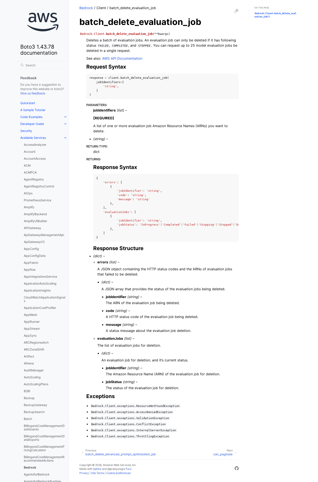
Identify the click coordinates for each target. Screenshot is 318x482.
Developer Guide (32, 124)
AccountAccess (35, 158)
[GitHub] (237, 469)
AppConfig (31, 249)
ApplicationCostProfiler (40, 308)
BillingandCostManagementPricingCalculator (44, 448)
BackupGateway (35, 405)
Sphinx (97, 469)
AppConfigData (35, 255)
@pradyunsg (115, 469)
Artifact (29, 356)
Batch (28, 419)
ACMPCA (30, 172)
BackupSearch (34, 412)
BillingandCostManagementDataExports (44, 437)
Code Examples (31, 117)
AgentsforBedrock (37, 474)
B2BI (27, 391)
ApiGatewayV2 (34, 242)
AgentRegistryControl (39, 186)
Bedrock (30, 467)
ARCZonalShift (34, 349)
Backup (29, 398)
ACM (27, 165)
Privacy (84, 473)
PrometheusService (37, 200)
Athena (29, 363)
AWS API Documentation (122, 58)
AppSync (30, 335)
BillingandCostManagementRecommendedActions (44, 458)
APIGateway (32, 228)
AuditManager (34, 370)
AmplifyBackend (35, 214)
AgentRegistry (34, 179)
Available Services (33, 137)
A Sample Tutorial (32, 110)
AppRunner (32, 321)
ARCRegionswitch (36, 342)
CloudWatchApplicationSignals (44, 299)
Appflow (29, 269)
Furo (128, 469)
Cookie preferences (118, 473)
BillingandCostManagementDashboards (44, 427)
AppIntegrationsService (40, 276)
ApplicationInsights (37, 290)
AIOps (28, 193)
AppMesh (30, 314)
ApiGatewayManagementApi (44, 235)
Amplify (29, 207)
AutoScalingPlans (36, 384)
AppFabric (31, 262)
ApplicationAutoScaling (40, 283)
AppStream (32, 328)
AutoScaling (32, 377)
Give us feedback (32, 93)
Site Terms (97, 473)
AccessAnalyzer (35, 144)
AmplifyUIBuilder (35, 221)
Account (29, 151)
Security (26, 131)
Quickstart (27, 103)
